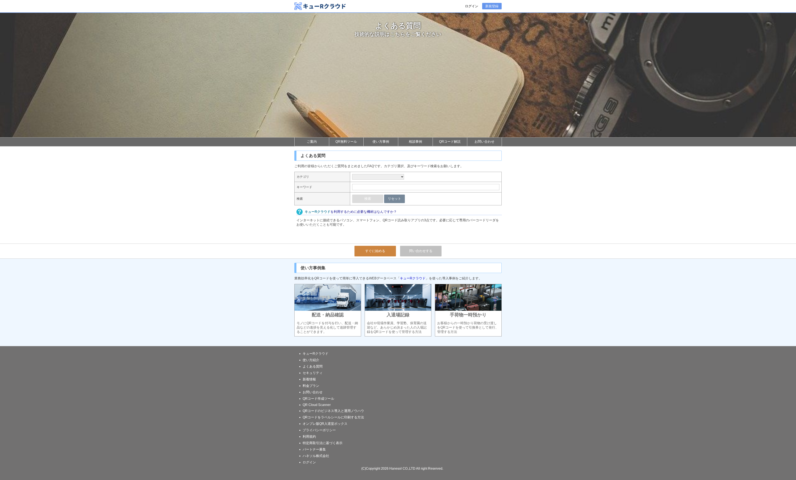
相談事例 (415, 141)
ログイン (471, 6)
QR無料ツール (346, 141)
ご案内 (312, 141)
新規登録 (492, 6)
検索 (367, 198)
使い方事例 (381, 141)
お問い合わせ (484, 141)
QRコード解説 (450, 141)
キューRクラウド (413, 278)
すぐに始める (375, 251)
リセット (394, 198)
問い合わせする (420, 251)
